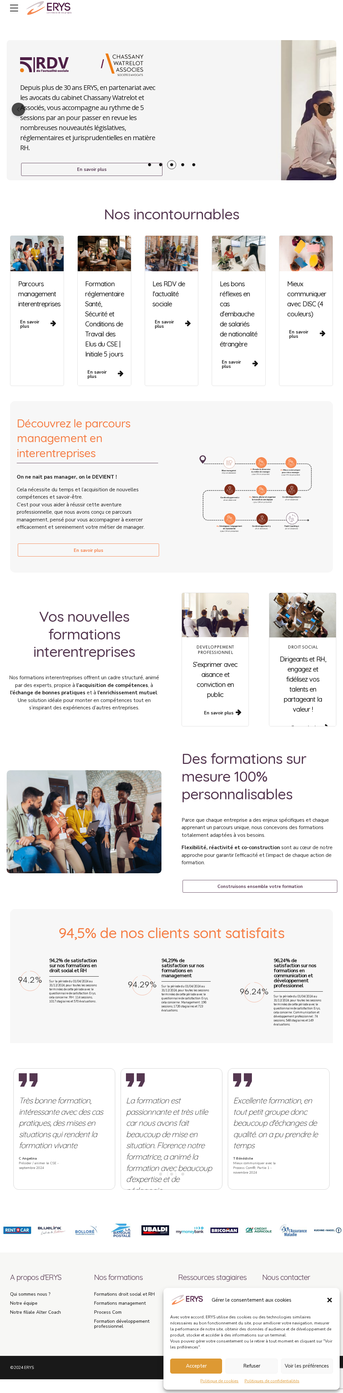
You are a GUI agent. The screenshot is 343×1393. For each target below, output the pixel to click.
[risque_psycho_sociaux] (215, 615)
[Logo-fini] (252, 110)
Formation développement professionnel (121, 1323)
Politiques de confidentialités (272, 1381)
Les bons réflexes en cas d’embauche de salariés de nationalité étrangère (238, 314)
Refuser (251, 1366)
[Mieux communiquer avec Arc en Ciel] (306, 253)
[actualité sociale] (302, 615)
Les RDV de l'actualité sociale (168, 294)
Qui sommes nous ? (30, 1294)
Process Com (108, 1312)
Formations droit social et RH (124, 1294)
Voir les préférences (307, 1366)
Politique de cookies (219, 1381)
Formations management (120, 1303)
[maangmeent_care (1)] (37, 253)
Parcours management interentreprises (39, 294)
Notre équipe (24, 1303)
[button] (329, 1300)
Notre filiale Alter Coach (35, 1312)
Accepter (196, 1366)
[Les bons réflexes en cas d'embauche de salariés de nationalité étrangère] (238, 253)
